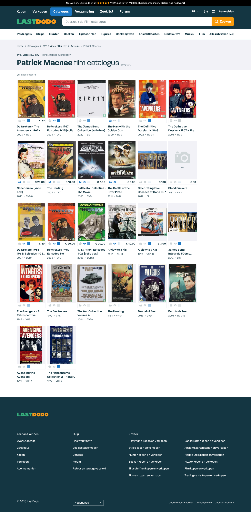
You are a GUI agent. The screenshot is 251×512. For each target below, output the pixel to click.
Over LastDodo (26, 441)
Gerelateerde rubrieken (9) (56, 55)
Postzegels (24, 34)
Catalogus (61, 11)
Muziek (189, 34)
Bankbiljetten (125, 34)
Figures (106, 34)
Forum (125, 11)
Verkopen (40, 11)
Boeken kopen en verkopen (145, 461)
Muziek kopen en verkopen (201, 461)
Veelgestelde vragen (85, 447)
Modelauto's (172, 34)
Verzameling (84, 11)
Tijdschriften (87, 34)
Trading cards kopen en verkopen (205, 475)
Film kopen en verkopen (199, 468)
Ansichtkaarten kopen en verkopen (206, 447)
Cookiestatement (224, 502)
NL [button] (194, 11)
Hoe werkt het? (82, 441)
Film (202, 34)
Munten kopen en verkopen (145, 455)
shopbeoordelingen (148, 3)
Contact (78, 455)
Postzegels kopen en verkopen (148, 441)
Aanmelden (226, 11)
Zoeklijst (106, 11)
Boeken (69, 34)
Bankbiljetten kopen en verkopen (205, 441)
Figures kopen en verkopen (145, 475)
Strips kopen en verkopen (144, 447)
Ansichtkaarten (149, 34)
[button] (213, 11)
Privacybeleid (204, 502)
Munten (54, 34)
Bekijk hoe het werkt (173, 3)
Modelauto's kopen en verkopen (204, 455)
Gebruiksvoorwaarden (181, 502)
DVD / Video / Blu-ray (28, 55)
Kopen (21, 11)
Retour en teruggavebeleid (89, 468)
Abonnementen (26, 468)
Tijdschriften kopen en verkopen (149, 468)
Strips (40, 34)
